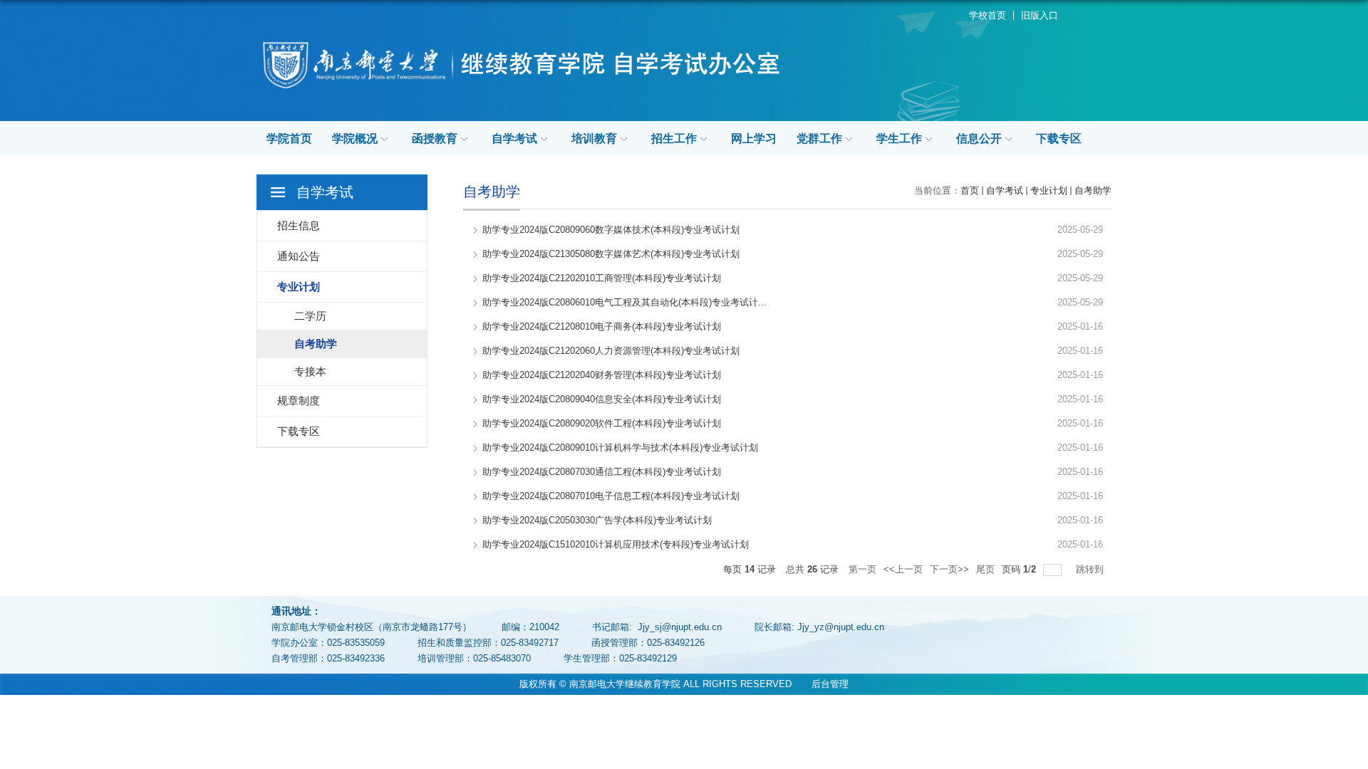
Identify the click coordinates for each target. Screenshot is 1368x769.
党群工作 (819, 138)
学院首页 (289, 138)
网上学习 (754, 138)
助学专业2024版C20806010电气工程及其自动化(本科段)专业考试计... (624, 302)
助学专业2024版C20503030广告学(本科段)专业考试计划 (597, 520)
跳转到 (1091, 569)
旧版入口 (1039, 15)
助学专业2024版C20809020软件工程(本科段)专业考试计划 (601, 423)
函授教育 (434, 138)
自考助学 (1093, 190)
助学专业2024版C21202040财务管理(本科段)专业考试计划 (601, 375)
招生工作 (674, 138)
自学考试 (514, 138)
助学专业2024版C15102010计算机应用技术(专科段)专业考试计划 (615, 544)
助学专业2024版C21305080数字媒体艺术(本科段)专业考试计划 (611, 254)
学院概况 (355, 138)
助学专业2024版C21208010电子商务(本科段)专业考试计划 (601, 326)
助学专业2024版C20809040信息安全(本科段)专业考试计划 (601, 399)
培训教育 (594, 138)
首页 (969, 190)
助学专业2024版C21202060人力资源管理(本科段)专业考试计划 (611, 350)
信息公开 (979, 138)
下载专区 (1059, 138)
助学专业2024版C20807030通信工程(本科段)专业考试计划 (601, 471)
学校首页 (987, 15)
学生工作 (899, 138)
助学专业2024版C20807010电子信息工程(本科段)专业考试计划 (611, 496)
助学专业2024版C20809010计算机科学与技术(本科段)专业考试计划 (620, 447)
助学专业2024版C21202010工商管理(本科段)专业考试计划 (601, 278)
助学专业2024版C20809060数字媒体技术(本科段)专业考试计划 (611, 229)
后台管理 (821, 684)
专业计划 (1048, 190)
